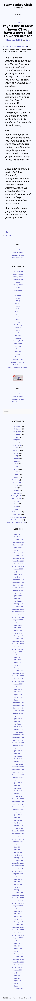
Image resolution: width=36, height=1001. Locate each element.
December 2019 (18, 703)
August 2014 (18, 874)
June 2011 (18, 975)
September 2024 (18, 566)
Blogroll (18, 303)
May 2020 (18, 692)
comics (18, 311)
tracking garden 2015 (18, 362)
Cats (18, 309)
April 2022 (18, 630)
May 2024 (18, 574)
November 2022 (18, 612)
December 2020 (18, 673)
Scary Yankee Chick (18, 5)
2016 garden (18, 271)
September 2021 (18, 649)
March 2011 (18, 983)
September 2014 (18, 871)
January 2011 (18, 989)
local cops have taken (17, 46)
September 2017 (18, 775)
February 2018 (18, 761)
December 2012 (18, 927)
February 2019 (18, 729)
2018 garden (18, 277)
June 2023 (18, 596)
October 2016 (18, 804)
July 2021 (18, 654)
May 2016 (18, 818)
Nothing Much (18, 341)
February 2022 (18, 636)
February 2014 (18, 890)
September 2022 (18, 617)
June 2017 (18, 783)
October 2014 (18, 868)
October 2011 (18, 965)
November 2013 (18, 898)
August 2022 (18, 620)
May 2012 (18, 946)
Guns (18, 330)
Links (18, 333)
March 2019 (18, 727)
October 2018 (18, 740)
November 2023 (18, 582)
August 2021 (18, 652)
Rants (18, 349)
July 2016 (18, 812)
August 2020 (18, 684)
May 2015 (18, 850)
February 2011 (18, 986)
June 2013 (18, 911)
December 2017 (18, 767)
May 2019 (18, 721)
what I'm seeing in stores (18, 368)
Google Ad (18, 327)
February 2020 (18, 700)
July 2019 (18, 716)
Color (8, 232)
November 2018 (18, 737)
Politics (18, 23)
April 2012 (18, 948)
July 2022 (18, 622)
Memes (18, 335)
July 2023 (18, 593)
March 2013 (18, 919)
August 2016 (18, 809)
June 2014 (18, 879)
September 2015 (18, 839)
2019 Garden (18, 279)
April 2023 (18, 601)
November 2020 (18, 676)
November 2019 (18, 705)
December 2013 (18, 895)
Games (18, 322)
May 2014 (18, 882)
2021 (18, 287)
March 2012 (18, 951)
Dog (18, 314)
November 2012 (18, 930)
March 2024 (18, 577)
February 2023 (18, 604)
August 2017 (18, 777)
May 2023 (18, 598)
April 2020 (18, 695)
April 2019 (18, 724)
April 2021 (18, 662)
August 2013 (18, 906)
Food (18, 319)
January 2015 (18, 860)
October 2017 (18, 772)
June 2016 (18, 815)
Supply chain (18, 359)
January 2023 (18, 606)
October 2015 (18, 836)
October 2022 (18, 614)
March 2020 (18, 697)
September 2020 (18, 681)
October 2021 (18, 646)
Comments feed (18, 255)
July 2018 (18, 748)
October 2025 (18, 545)
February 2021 (18, 668)
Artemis (18, 295)
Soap (18, 354)
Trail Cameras (18, 365)
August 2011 (18, 970)
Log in (18, 250)
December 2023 (18, 580)
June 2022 (18, 625)
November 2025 (18, 542)
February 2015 (18, 858)
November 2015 (18, 834)
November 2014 (18, 866)
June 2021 (18, 657)
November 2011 (18, 962)
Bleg (18, 301)
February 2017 (18, 793)
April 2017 (18, 788)
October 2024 (18, 564)
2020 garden (18, 285)
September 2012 (18, 935)
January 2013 (18, 924)
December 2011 (18, 959)
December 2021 (18, 641)
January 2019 (18, 732)
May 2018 (18, 753)
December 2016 (18, 799)
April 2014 (18, 884)
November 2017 (18, 769)
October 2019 (18, 708)
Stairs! (8, 235)
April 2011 (18, 981)
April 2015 (18, 852)
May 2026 (18, 534)
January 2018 (18, 764)
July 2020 (18, 686)
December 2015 (18, 831)
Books (18, 306)
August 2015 (18, 842)
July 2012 (18, 941)
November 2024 (18, 561)
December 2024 (18, 558)
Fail (18, 317)
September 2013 (18, 903)
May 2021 (18, 660)
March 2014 (18, 887)
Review (18, 351)
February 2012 (18, 954)
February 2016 (18, 826)
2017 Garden (18, 274)
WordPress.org (18, 258)
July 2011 (18, 973)
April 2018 (18, 756)
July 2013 (18, 908)
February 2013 (18, 922)
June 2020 (18, 689)
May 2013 (18, 914)
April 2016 (18, 820)
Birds (18, 298)
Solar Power (18, 357)
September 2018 (18, 743)
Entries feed (18, 252)
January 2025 (18, 556)
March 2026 (18, 537)
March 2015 (18, 855)
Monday (18, 338)
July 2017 (18, 780)
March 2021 (18, 665)
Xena (31, 998)
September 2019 (18, 711)
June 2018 (18, 751)
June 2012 (18, 943)
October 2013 (18, 900)
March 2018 (18, 759)
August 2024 (18, 569)
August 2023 (18, 590)
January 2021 (18, 670)
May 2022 (18, 628)
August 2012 (18, 938)
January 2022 (18, 638)
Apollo (18, 293)
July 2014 (18, 876)
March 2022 (18, 633)
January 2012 (18, 957)
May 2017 (18, 785)
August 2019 (18, 713)
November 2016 (18, 801)
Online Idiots (18, 343)
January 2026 (18, 540)
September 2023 (18, 588)
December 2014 (18, 863)
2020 (18, 282)
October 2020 (18, 679)
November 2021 (18, 644)
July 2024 (18, 572)
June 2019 (18, 719)
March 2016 (18, 823)
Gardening (18, 325)
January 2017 (18, 796)
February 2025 (18, 553)
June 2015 (18, 847)
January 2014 (18, 892)
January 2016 (18, 828)
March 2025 (18, 550)
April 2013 (18, 916)
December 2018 (18, 735)
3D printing (18, 290)
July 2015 (18, 844)
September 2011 (18, 967)
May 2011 (18, 978)
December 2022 (18, 609)
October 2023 (18, 585)
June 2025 (18, 547)
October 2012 (18, 932)
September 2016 (18, 807)
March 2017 (18, 791)
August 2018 (18, 745)
